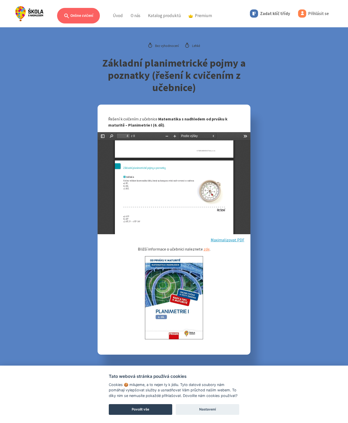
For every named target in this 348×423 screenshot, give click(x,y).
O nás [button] (135, 15)
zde (207, 249)
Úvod (118, 15)
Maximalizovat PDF (227, 239)
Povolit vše (140, 409)
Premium (203, 15)
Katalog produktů (164, 15)
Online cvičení (81, 15)
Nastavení (207, 409)
